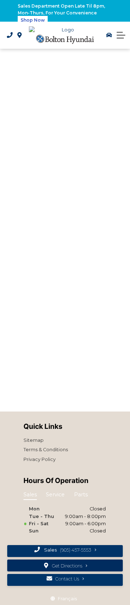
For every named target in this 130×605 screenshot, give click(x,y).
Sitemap (33, 440)
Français (67, 598)
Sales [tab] (30, 494)
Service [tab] (55, 494)
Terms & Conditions (45, 449)
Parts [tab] (81, 494)
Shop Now (33, 20)
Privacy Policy (39, 459)
